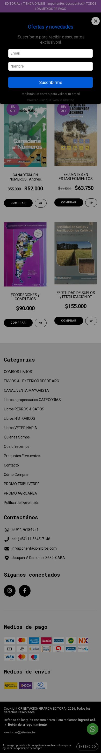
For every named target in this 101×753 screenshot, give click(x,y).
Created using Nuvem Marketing (50, 100)
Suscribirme (50, 82)
